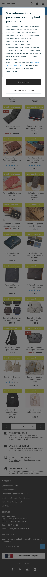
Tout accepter (23, 82)
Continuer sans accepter (23, 91)
